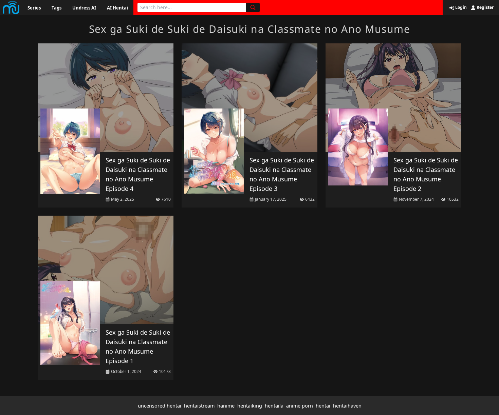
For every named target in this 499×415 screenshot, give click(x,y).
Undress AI (84, 8)
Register (485, 7)
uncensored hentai (159, 405)
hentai (323, 405)
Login (460, 7)
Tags (56, 8)
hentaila (274, 405)
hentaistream (199, 405)
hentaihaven (347, 405)
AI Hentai (117, 8)
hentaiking (249, 405)
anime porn (299, 405)
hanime (226, 405)
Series (34, 8)
